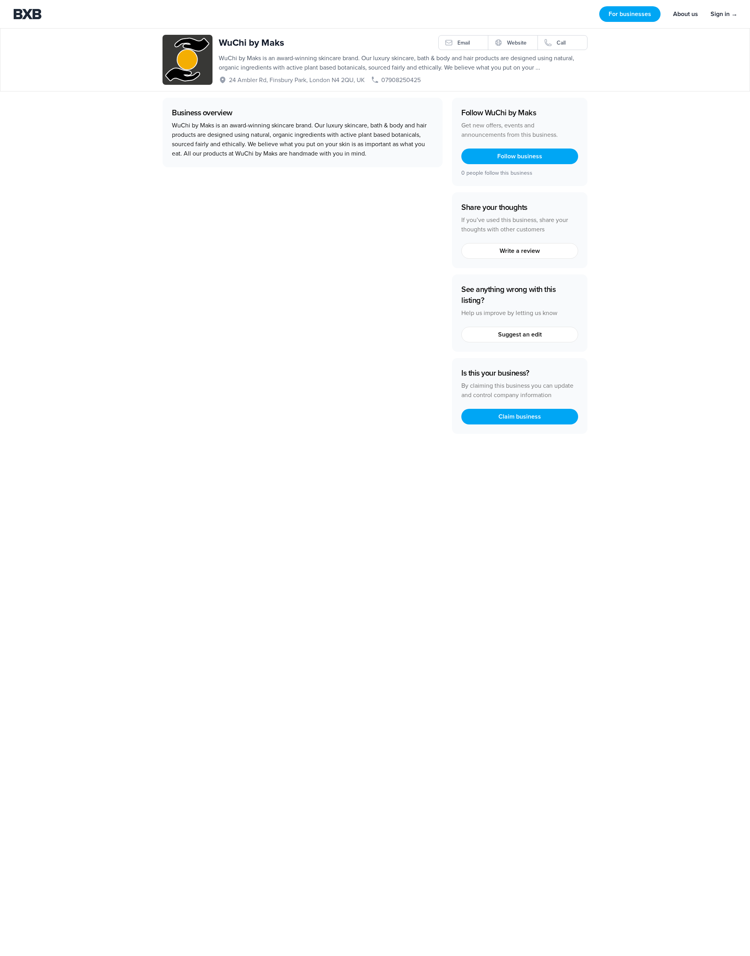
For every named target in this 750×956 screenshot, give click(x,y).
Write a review (520, 250)
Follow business (519, 156)
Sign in (724, 13)
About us (685, 13)
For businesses (630, 13)
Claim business (519, 416)
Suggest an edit (520, 334)
